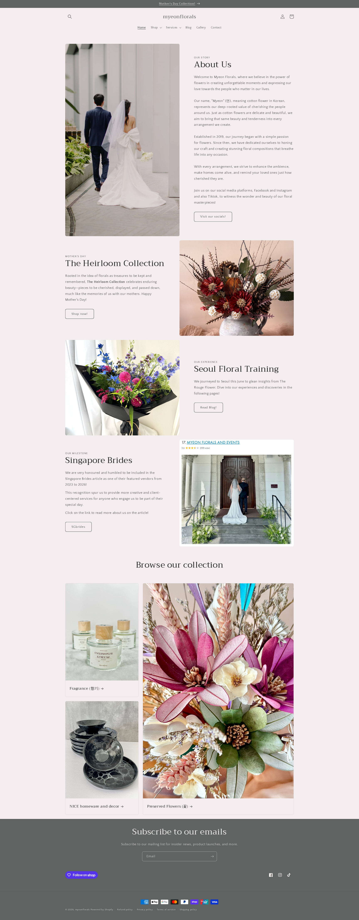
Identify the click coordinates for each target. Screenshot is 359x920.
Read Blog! (208, 407)
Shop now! (79, 314)
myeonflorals (82, 909)
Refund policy (125, 909)
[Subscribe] (212, 856)
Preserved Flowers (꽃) (167, 806)
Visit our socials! (213, 216)
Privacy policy (145, 909)
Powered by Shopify (102, 909)
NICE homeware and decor (94, 806)
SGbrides (78, 527)
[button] (69, 16)
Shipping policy (188, 909)
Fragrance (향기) (84, 688)
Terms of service (166, 909)
